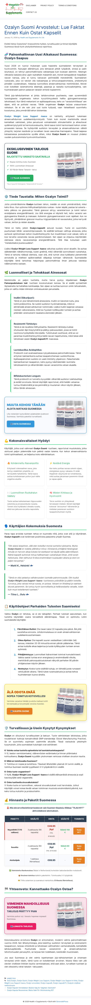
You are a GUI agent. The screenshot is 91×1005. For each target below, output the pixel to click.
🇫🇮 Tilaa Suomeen (20, 178)
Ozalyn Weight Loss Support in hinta (63, 980)
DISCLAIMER (31, 5)
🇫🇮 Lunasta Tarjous (21, 926)
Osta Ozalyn (11, 980)
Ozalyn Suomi (22, 980)
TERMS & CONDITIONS (67, 5)
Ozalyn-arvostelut (33, 983)
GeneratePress (62, 1001)
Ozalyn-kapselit (46, 983)
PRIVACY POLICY (47, 5)
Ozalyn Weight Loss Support (38, 980)
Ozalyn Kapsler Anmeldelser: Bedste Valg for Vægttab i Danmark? (31, 988)
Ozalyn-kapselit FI (59, 983)
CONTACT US (31, 12)
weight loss (11, 978)
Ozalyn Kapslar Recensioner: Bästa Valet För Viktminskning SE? (30, 990)
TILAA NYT (79, 831)
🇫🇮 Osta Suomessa (20, 424)
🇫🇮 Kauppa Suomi (19, 711)
